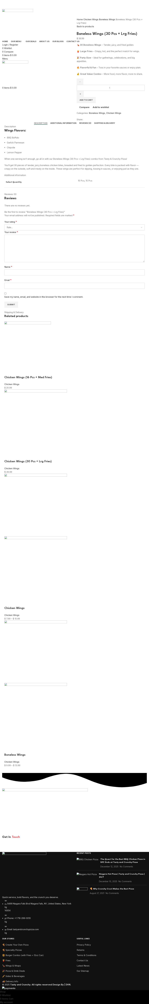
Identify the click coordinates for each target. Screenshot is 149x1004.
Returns (80, 950)
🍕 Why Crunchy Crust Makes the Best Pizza (112, 889)
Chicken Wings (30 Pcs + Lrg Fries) (28, 461)
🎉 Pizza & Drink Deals (13, 971)
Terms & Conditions (86, 955)
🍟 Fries (6, 960)
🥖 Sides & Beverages (13, 976)
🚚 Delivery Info (10, 981)
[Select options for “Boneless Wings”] (8, 749)
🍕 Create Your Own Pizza (15, 944)
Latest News (83, 965)
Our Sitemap (83, 971)
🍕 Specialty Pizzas (12, 950)
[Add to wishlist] (31, 371)
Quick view (15, 371)
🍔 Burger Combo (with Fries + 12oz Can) (23, 955)
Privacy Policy (48, 847)
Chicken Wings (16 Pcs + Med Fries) (28, 377)
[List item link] (37, 894)
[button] (8, 371)
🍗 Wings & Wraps (11, 965)
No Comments (126, 866)
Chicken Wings (91, 19)
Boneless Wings (107, 19)
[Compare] (23, 371)
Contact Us (82, 960)
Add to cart (86, 100)
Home (80, 19)
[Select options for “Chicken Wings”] (8, 602)
